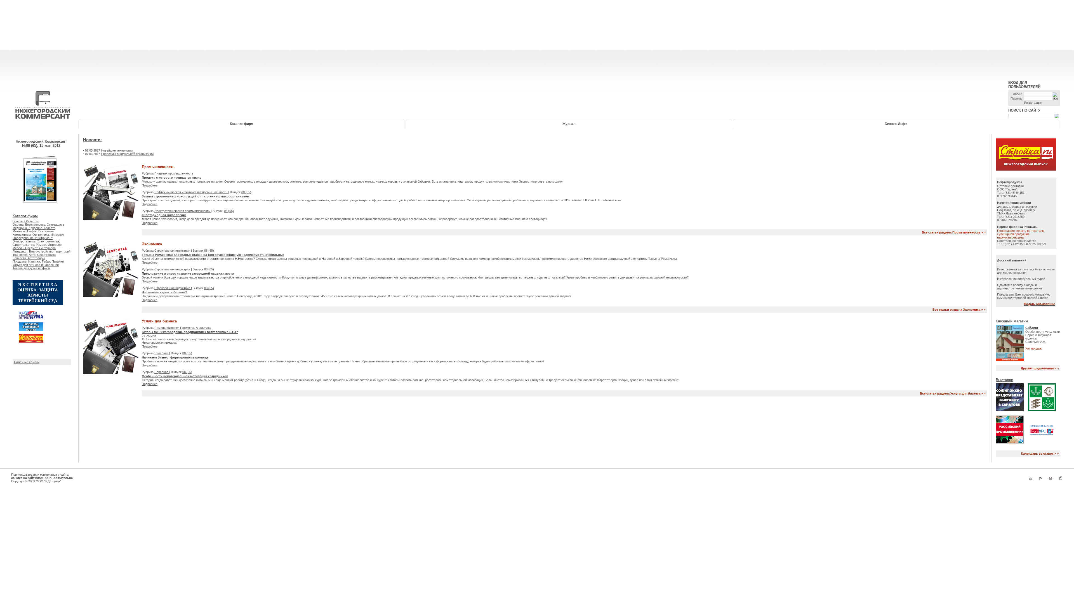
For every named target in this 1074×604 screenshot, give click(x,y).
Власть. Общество (26, 221)
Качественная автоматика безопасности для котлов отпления (1026, 271)
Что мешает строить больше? (164, 292)
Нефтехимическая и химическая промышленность (191, 192)
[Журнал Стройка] (31, 341)
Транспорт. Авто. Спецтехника (34, 254)
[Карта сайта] (1040, 479)
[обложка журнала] (40, 210)
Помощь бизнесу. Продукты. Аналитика (182, 327)
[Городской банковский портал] (31, 330)
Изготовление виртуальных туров (1021, 278)
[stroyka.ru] (1026, 169)
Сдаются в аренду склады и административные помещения (1019, 286)
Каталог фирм (241, 124)
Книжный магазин (1012, 321)
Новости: (92, 140)
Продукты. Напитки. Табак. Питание (38, 261)
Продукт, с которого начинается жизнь (171, 177)
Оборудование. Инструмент (33, 238)
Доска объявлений (1011, 260)
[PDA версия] (1060, 479)
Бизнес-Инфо (896, 124)
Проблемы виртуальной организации (127, 153)
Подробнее (149, 185)
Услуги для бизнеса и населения (36, 264)
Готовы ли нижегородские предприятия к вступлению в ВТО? (190, 332)
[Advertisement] (537, 39)
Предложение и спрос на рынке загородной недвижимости (188, 273)
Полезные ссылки (26, 362)
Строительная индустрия (172, 250)
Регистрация (1033, 102)
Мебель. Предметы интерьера (34, 248)
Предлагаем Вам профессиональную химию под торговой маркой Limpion (1023, 296)
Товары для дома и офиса (31, 268)
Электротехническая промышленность (182, 211)
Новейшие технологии (117, 150)
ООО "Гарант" (1007, 189)
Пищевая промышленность (174, 173)
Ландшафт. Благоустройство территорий (41, 251)
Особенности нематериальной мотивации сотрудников (185, 376)
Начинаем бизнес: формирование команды (175, 357)
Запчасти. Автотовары (29, 258)
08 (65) (246, 192)
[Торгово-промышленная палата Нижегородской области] (38, 304)
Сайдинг (1031, 327)
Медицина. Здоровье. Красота (34, 228)
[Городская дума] (31, 318)
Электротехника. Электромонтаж (36, 241)
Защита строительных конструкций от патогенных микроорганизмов (195, 196)
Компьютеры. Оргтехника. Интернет (38, 234)
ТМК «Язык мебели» (1011, 213)
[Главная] (1030, 479)
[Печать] (1050, 479)
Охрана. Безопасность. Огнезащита (38, 224)
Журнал (569, 124)
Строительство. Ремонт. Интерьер (37, 244)
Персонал (161, 353)
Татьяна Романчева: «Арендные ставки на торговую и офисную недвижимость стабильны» (213, 254)
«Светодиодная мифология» (164, 215)
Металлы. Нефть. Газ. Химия (33, 231)
